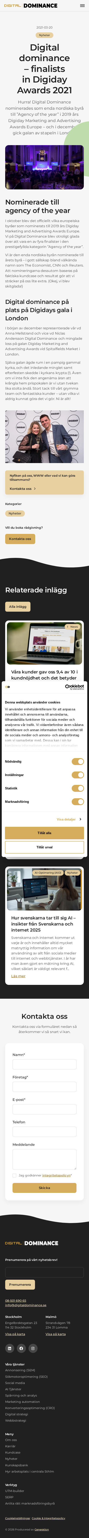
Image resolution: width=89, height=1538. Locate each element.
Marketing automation (22, 1402)
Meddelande (24, 1145)
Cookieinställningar (17, 1518)
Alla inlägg (17, 607)
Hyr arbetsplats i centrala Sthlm (29, 1471)
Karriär (10, 1446)
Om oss (11, 1440)
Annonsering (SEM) (20, 1370)
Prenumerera (20, 1284)
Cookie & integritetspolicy (48, 1518)
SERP (9, 1497)
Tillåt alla (44, 833)
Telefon (19, 1122)
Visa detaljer (66, 819)
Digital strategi (16, 1414)
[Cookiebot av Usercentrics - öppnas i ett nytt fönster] (65, 687)
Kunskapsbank (16, 1465)
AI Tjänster (13, 1389)
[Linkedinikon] (9, 1348)
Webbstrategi (15, 1420)
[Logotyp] (30, 5)
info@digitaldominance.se (26, 1305)
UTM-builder (14, 1491)
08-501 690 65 (15, 1301)
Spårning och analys (21, 1395)
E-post (19, 1100)
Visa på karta (15, 1334)
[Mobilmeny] (82, 5)
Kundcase (12, 1452)
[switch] (78, 774)
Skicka (44, 1188)
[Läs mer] (44, 674)
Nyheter (11, 1459)
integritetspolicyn (56, 1175)
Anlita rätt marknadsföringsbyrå (30, 1503)
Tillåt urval (44, 847)
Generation (42, 1529)
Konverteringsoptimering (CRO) (30, 1408)
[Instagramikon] (33, 1348)
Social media (15, 1383)
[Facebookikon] (21, 1348)
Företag (20, 1077)
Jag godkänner (45, 1175)
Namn (19, 1055)
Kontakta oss (20, 539)
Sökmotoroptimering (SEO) (26, 1377)
